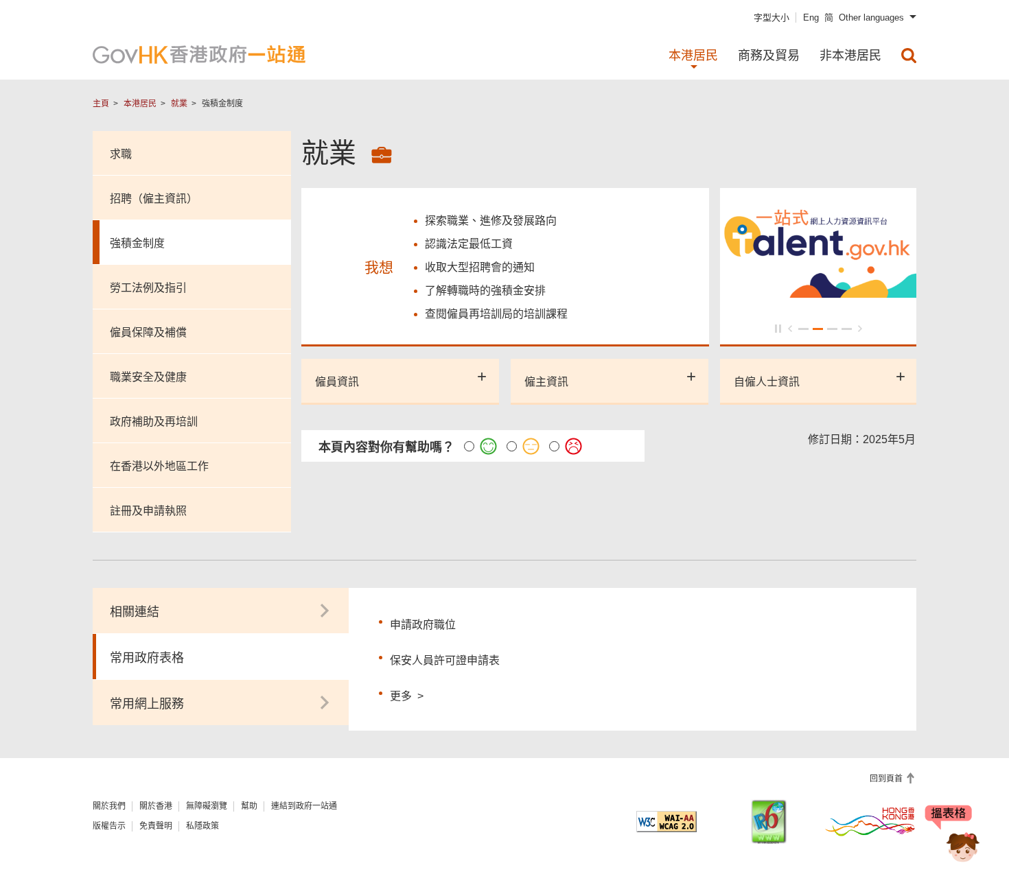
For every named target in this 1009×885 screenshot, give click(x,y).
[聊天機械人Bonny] (952, 835)
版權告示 (109, 826)
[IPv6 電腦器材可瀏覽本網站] (769, 821)
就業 (179, 103)
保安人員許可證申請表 (445, 660)
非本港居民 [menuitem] (850, 55)
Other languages (871, 17)
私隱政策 (202, 826)
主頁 (101, 103)
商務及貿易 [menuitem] (769, 55)
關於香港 (155, 806)
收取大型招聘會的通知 (480, 267)
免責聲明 (155, 826)
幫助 (249, 806)
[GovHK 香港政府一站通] (199, 54)
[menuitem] (908, 55)
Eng (811, 17)
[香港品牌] (870, 821)
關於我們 (109, 806)
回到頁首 (887, 778)
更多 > (407, 694)
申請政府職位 (423, 624)
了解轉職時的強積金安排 (485, 290)
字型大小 (771, 17)
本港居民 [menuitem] (693, 55)
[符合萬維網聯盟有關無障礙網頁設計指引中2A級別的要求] (666, 821)
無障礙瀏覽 (206, 806)
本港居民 (140, 103)
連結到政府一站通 (304, 806)
